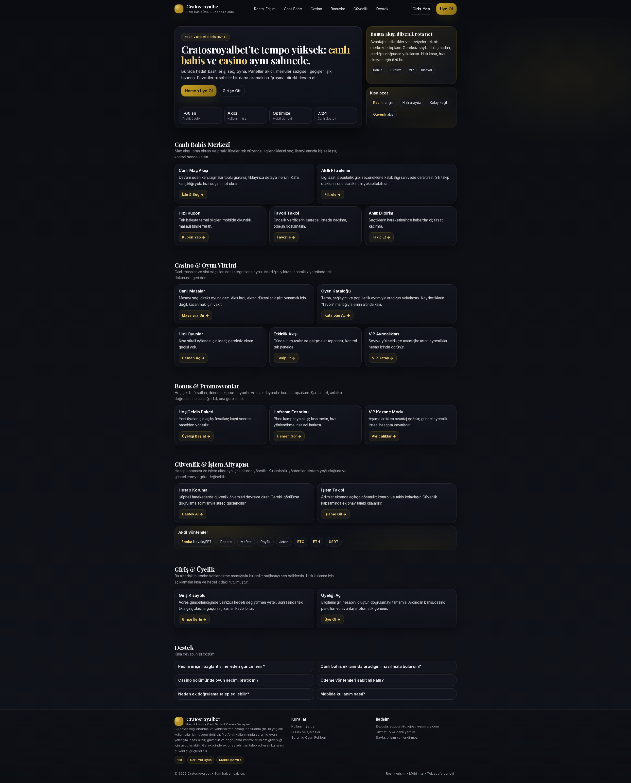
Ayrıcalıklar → (384, 436)
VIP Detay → (382, 358)
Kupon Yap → (193, 237)
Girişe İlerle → (194, 619)
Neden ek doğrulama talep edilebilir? (213, 694)
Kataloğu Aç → (337, 315)
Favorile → (286, 237)
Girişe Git (232, 90)
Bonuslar (338, 9)
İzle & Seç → (193, 194)
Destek (382, 9)
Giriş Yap (421, 8)
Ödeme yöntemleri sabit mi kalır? (352, 680)
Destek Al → (192, 514)
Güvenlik (360, 9)
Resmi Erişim (265, 9)
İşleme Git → (335, 514)
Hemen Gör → (289, 436)
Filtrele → (332, 194)
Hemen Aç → (193, 358)
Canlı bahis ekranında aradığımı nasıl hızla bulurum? (370, 666)
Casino (316, 9)
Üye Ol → (332, 619)
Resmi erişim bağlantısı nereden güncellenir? (221, 666)
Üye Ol (446, 8)
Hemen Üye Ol (199, 90)
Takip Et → (381, 237)
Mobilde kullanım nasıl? (342, 694)
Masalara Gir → (195, 315)
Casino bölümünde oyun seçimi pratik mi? (218, 680)
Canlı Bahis (293, 9)
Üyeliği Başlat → (196, 436)
